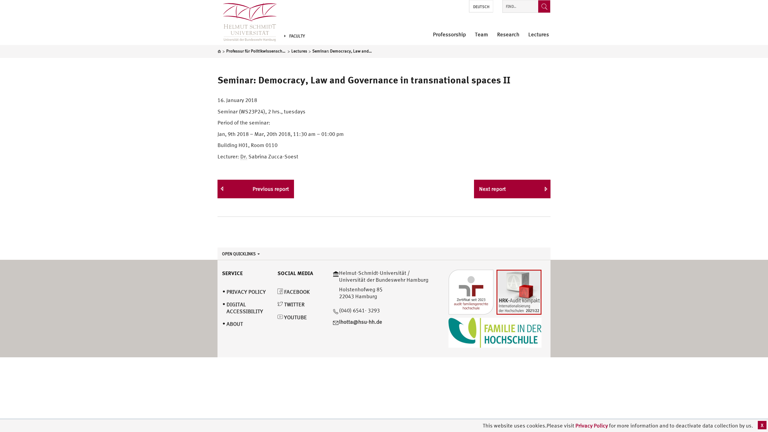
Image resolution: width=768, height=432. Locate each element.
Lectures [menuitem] (538, 35)
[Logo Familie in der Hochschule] (495, 332)
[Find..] (544, 6)
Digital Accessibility (244, 307)
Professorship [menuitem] (449, 35)
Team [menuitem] (481, 35)
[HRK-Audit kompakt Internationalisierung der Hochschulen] (519, 291)
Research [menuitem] (508, 35)
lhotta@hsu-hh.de (360, 322)
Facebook (296, 292)
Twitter (293, 304)
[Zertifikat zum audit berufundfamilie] (471, 291)
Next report (492, 189)
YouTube (295, 317)
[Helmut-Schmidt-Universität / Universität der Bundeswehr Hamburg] (247, 22)
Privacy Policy (592, 425)
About (234, 324)
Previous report (271, 189)
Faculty (297, 36)
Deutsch (481, 6)
